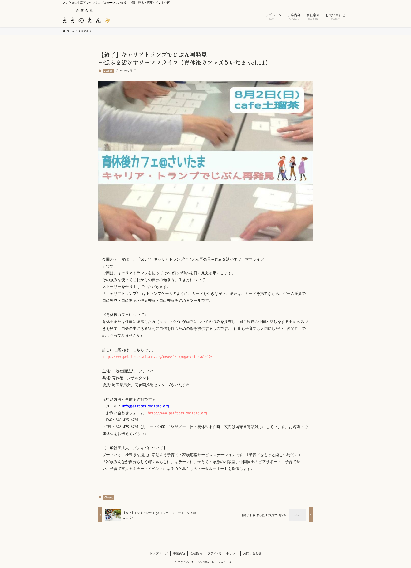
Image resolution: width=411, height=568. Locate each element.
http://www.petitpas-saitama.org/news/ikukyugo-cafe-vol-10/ (157, 356)
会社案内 (196, 553)
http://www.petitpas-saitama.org (177, 412)
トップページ (158, 553)
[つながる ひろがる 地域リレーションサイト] (86, 16)
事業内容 (179, 553)
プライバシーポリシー (222, 553)
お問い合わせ (252, 553)
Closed (108, 70)
